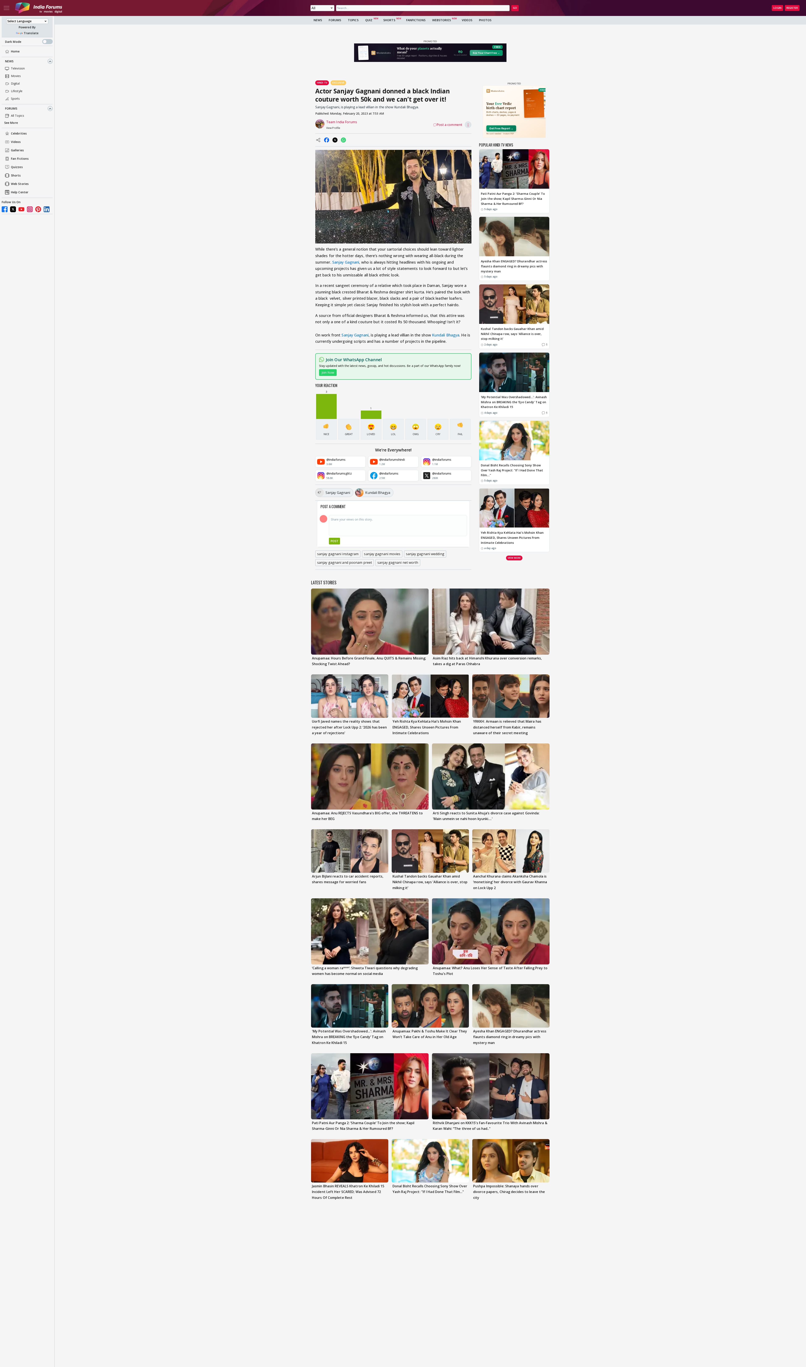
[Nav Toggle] (6, 8)
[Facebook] (5, 209)
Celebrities (19, 134)
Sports (15, 99)
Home (15, 52)
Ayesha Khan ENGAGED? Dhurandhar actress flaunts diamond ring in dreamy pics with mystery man (514, 266)
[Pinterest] (38, 209)
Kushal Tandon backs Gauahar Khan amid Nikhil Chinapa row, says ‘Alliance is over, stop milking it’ (512, 334)
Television (18, 69)
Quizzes (17, 167)
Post (334, 541)
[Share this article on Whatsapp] (343, 140)
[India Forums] (38, 8)
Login (777, 8)
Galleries (17, 150)
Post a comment (449, 124)
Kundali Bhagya (445, 334)
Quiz (368, 20)
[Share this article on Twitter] (335, 140)
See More (11, 123)
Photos (485, 20)
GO (515, 8)
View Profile (333, 128)
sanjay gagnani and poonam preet (344, 562)
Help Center (19, 192)
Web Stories (20, 184)
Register (792, 8)
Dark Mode (13, 42)
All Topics (17, 116)
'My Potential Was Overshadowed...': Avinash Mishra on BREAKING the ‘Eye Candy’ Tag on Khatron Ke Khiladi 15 (514, 402)
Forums (11, 109)
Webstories (441, 20)
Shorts (16, 176)
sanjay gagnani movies (382, 554)
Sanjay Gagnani (345, 262)
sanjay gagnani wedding (425, 554)
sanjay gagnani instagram (338, 554)
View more (514, 557)
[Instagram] (30, 209)
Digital (15, 84)
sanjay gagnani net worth (397, 562)
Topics (353, 20)
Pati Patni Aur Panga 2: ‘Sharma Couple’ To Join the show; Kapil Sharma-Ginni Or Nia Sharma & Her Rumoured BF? (513, 199)
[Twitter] (13, 209)
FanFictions (415, 20)
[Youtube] (21, 209)
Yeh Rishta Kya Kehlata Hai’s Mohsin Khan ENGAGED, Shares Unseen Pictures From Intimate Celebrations (512, 538)
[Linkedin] (47, 209)
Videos (16, 142)
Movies (16, 76)
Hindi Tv (322, 82)
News (9, 61)
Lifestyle (16, 91)
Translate (31, 33)
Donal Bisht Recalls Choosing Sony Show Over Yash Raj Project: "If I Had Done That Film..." (512, 470)
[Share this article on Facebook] (327, 140)
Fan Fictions (20, 159)
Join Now (328, 372)
